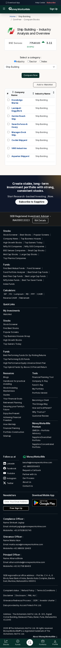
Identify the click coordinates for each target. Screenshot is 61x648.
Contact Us (28, 486)
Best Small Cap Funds (38, 272)
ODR (35, 600)
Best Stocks (25, 235)
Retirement (24, 298)
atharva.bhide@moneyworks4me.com (27, 562)
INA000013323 (21, 220)
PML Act (32, 595)
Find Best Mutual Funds (14, 268)
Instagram (11, 478)
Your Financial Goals (12, 398)
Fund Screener (34, 268)
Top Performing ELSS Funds (16, 359)
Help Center (40, 3)
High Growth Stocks (12, 242)
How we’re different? (42, 408)
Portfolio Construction (13, 432)
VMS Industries (19, 148)
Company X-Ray (40, 381)
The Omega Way (40, 404)
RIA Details (40, 220)
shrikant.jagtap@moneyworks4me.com (27, 526)
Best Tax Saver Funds (32, 280)
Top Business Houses (31, 238)
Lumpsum (18, 294)
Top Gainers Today (33, 242)
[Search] (30, 642)
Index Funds (9, 284)
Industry (20, 61)
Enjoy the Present (11, 413)
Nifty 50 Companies (12, 246)
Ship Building (41, 100)
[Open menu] (4, 8)
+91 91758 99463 (22, 566)
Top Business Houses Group (16, 336)
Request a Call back (32, 470)
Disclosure (20, 595)
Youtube (11, 473)
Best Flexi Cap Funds (13, 276)
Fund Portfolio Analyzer (14, 272)
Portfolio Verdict (39, 393)
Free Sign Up (16, 508)
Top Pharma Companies (14, 258)
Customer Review (40, 416)
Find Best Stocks (11, 328)
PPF (33, 294)
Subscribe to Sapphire (31, 202)
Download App (14, 3)
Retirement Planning (12, 402)
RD (27, 294)
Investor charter (47, 600)
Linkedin (11, 463)
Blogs (6, 377)
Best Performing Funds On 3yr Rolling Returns (24, 355)
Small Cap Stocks (36, 250)
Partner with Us (30, 474)
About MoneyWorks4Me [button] (44, 637)
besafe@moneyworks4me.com (37, 462)
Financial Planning (11, 428)
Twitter (10, 483)
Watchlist (7, 314)
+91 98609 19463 (22, 548)
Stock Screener (10, 235)
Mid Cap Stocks (10, 254)
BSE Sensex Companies (14, 250)
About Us (27, 482)
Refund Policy (27, 590)
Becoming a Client (40, 400)
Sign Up (54, 9)
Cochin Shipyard (19, 140)
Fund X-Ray (37, 385)
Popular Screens (41, 235)
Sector (33, 61)
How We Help (9, 424)
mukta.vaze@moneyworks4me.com (26, 544)
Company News (10, 238)
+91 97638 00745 (22, 530)
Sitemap (7, 436)
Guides (6, 395)
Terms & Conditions (46, 590)
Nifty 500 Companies (34, 246)
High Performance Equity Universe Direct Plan (24, 363)
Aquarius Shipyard (20, 156)
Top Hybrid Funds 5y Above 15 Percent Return (25, 367)
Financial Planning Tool (43, 377)
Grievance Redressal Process (17, 600)
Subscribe (51, 3)
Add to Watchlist (45, 84)
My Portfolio (38, 389)
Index (44, 61)
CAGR (40, 294)
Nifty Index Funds (11, 280)
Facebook (11, 468)
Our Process (28, 478)
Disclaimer (8, 595)
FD (10, 294)
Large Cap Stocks (28, 254)
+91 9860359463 (31, 466)
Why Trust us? (39, 412)
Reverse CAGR (10, 298)
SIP (5, 294)
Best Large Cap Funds (35, 276)
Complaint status (11, 590)
